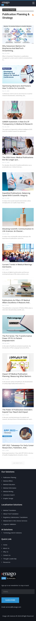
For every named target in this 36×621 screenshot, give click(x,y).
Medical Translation (9, 510)
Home (5, 545)
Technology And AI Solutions (12, 533)
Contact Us (6, 555)
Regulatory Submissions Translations (15, 517)
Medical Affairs (8, 481)
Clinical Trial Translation (10, 514)
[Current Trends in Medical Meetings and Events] (18, 253)
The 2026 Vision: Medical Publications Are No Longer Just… (17, 158)
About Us (6, 548)
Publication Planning (9, 477)
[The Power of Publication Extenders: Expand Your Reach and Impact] (18, 398)
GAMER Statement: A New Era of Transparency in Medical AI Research (17, 122)
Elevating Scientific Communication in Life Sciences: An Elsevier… (18, 230)
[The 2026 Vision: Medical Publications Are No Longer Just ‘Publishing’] (18, 146)
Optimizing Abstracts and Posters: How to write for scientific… (16, 87)
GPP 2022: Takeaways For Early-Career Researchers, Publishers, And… (18, 446)
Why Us (5, 552)
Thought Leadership (10, 559)
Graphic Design (8, 498)
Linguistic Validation (9, 524)
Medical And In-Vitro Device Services (15, 521)
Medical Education (9, 484)
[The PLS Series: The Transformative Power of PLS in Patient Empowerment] (18, 324)
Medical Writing (8, 491)
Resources (6, 562)
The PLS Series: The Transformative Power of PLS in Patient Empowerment (17, 338)
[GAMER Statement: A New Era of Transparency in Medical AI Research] (18, 110)
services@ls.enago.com (13, 607)
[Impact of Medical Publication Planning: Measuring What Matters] (18, 362)
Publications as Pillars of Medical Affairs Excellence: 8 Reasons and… (16, 301)
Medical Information (9, 488)
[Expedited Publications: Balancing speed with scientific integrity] (18, 181)
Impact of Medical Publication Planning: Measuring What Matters (16, 375)
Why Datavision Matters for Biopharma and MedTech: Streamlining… (13, 48)
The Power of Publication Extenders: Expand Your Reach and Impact (17, 410)
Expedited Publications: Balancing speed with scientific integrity (16, 194)
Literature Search (9, 495)
